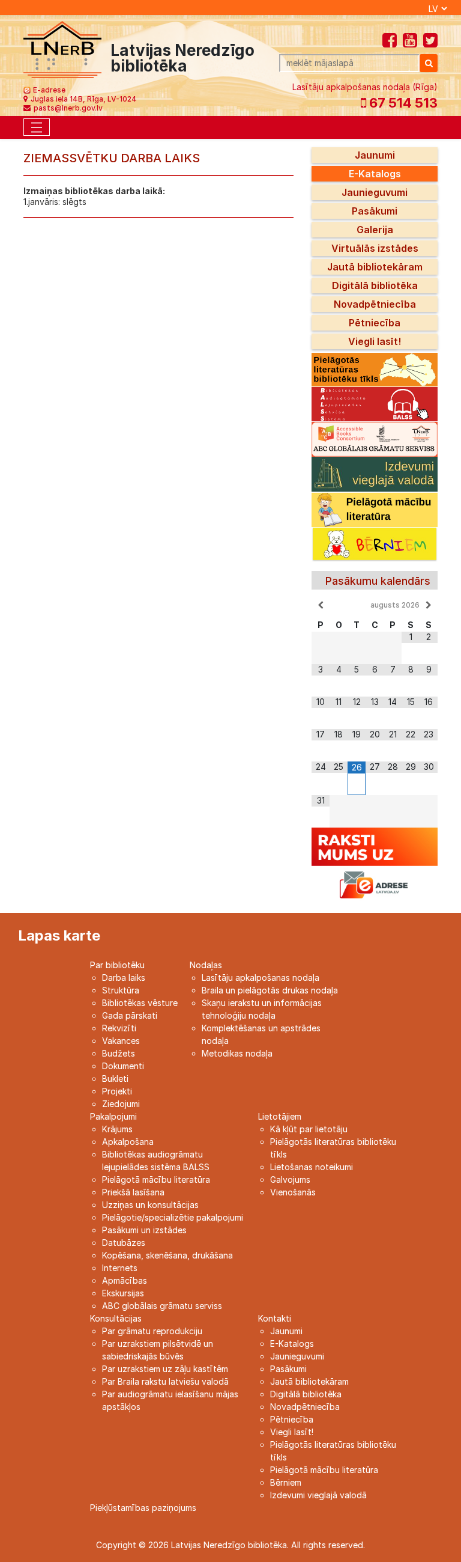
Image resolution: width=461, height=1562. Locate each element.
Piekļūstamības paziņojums (143, 1508)
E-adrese (49, 89)
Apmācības (124, 1280)
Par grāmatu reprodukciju (152, 1331)
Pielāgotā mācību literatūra (156, 1179)
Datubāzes (123, 1242)
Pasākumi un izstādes (144, 1230)
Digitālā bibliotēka (375, 285)
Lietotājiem (279, 1116)
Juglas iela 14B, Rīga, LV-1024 (84, 98)
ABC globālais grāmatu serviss (162, 1306)
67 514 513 (402, 103)
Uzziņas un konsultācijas (150, 1205)
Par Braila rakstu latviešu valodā (165, 1381)
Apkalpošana (128, 1141)
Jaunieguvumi (375, 192)
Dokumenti (123, 1066)
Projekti (117, 1091)
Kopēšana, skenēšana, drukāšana (167, 1255)
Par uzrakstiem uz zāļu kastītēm (165, 1369)
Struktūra (120, 990)
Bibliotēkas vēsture (140, 1003)
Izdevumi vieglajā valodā (318, 1495)
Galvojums (290, 1179)
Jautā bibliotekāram (375, 267)
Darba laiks (123, 977)
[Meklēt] (429, 63)
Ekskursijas (123, 1293)
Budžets (118, 1053)
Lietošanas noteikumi (311, 1167)
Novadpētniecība (375, 304)
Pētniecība (374, 323)
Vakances (121, 1041)
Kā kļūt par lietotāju (309, 1129)
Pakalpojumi (113, 1116)
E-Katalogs (375, 174)
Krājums (117, 1129)
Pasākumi (374, 211)
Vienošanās (293, 1192)
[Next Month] (429, 605)
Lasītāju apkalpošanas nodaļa (260, 977)
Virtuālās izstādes (374, 248)
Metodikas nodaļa (237, 1053)
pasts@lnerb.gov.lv (68, 107)
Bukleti (115, 1078)
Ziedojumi (121, 1104)
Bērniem (285, 1482)
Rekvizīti (119, 1028)
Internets (119, 1268)
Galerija (375, 230)
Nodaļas (206, 965)
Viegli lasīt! (374, 341)
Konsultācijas (116, 1318)
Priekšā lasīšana (133, 1192)
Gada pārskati (129, 1015)
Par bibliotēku (117, 965)
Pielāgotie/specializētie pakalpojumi (172, 1217)
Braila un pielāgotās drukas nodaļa (270, 990)
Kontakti (274, 1318)
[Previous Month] (321, 605)
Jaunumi (375, 155)
